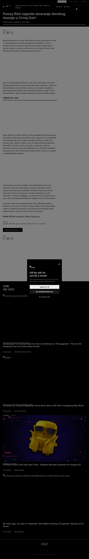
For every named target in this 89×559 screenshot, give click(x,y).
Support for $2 (44, 287)
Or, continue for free (44, 297)
